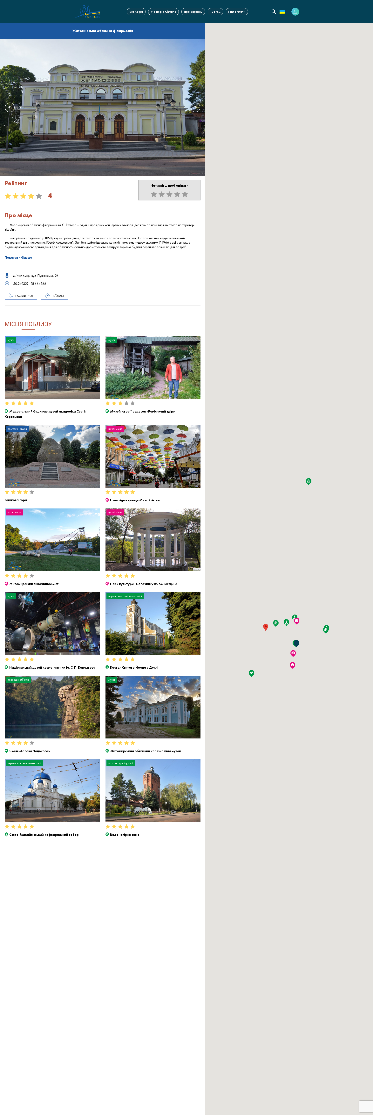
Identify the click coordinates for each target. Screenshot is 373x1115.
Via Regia (136, 12)
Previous (10, 107)
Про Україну (193, 12)
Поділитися (24, 296)
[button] (265, 627)
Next (195, 107)
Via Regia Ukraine (163, 12)
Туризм (215, 12)
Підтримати (236, 12)
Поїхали (58, 296)
